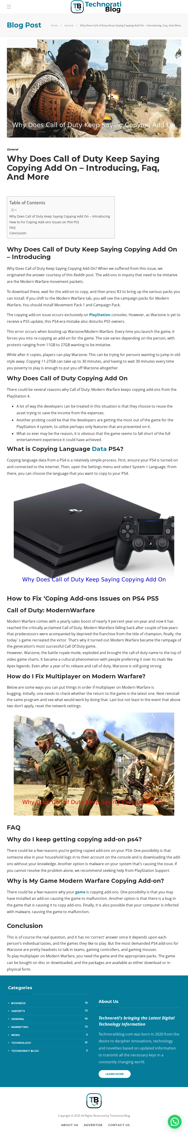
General (69, 25)
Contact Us (119, 1125)
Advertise (93, 1125)
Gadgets (49, 1011)
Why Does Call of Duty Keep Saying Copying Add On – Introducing (59, 216)
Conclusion (17, 233)
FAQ (12, 227)
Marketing (49, 1027)
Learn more (114, 1074)
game (80, 892)
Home (54, 25)
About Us (69, 1125)
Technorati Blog (49, 1050)
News (49, 1035)
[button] (175, 1122)
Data (99, 448)
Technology (49, 1042)
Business (49, 1003)
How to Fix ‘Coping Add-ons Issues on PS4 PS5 (44, 222)
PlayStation (99, 314)
